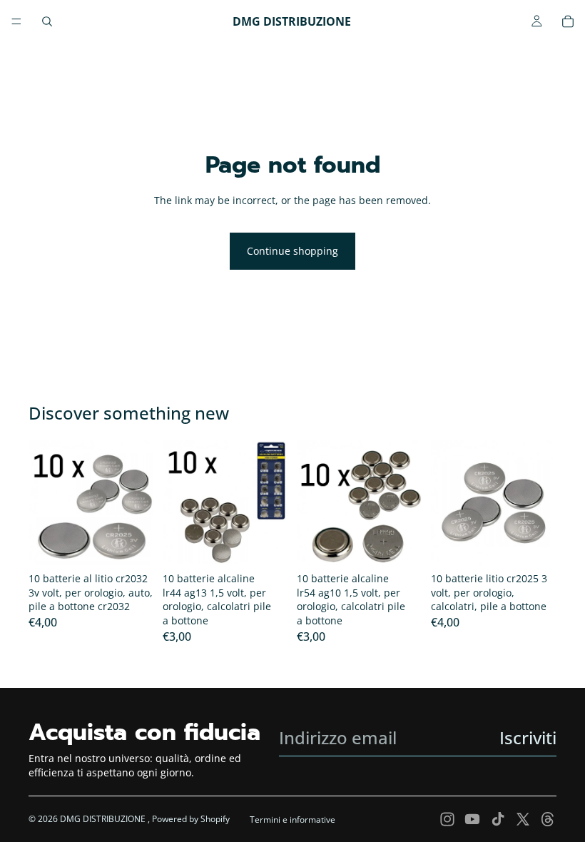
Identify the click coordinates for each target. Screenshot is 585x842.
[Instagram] (447, 819)
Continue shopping (292, 251)
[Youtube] (472, 819)
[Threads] (547, 819)
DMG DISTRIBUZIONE (104, 819)
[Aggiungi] (132, 544)
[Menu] (16, 21)
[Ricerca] (47, 21)
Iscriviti (527, 737)
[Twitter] (522, 819)
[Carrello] (568, 21)
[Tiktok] (498, 819)
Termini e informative (292, 819)
